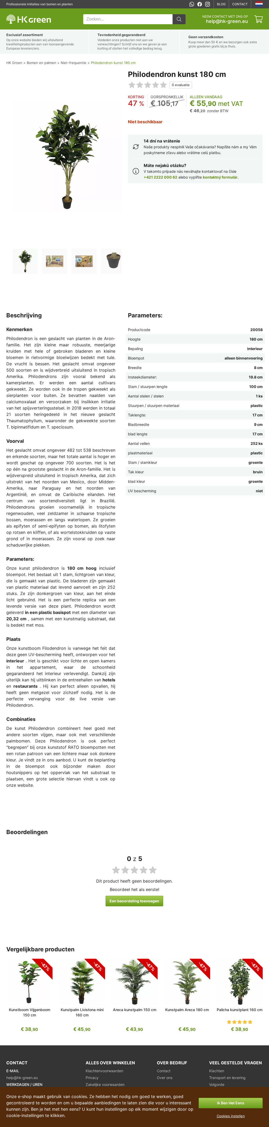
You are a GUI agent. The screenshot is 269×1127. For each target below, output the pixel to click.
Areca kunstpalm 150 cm (134, 1009)
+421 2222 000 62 (160, 177)
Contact (240, 4)
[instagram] (207, 4)
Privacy (92, 1077)
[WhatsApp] (192, 4)
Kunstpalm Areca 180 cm (187, 1009)
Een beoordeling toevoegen (134, 901)
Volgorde (216, 1084)
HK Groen (13, 11)
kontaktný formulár (220, 177)
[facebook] (200, 4)
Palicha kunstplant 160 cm (239, 1009)
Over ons (164, 1077)
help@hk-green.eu (227, 21)
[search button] (179, 19)
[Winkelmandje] (258, 19)
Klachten (216, 1071)
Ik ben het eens (230, 1103)
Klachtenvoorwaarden (104, 1071)
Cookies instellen (231, 1116)
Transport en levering (227, 1077)
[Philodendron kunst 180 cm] (25, 261)
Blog (221, 4)
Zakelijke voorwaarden (105, 1084)
